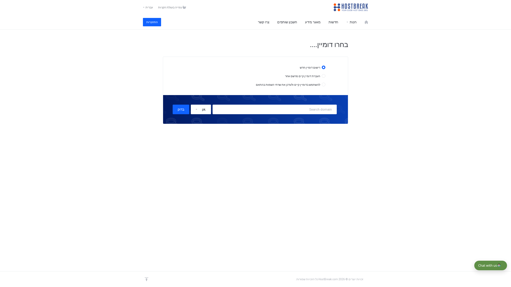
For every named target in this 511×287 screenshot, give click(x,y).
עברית (149, 7)
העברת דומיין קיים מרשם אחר (302, 76)
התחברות (152, 22)
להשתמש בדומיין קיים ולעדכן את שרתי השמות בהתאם (288, 84)
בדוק (181, 109)
